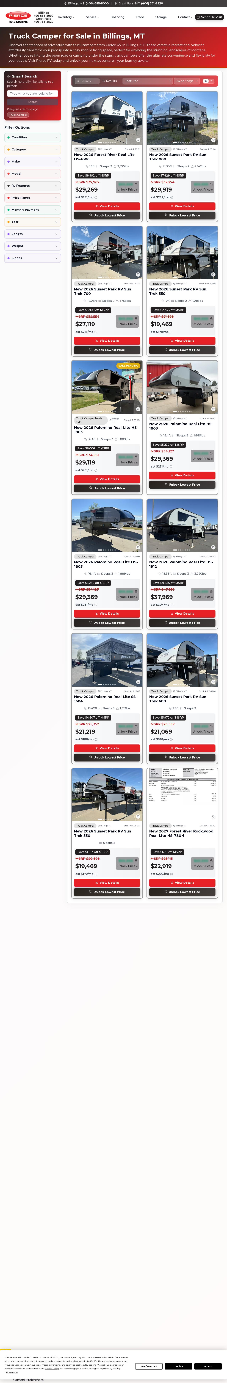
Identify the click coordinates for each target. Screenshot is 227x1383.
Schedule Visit (211, 17)
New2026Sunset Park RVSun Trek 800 (177, 157)
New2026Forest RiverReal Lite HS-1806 (104, 157)
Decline (178, 1366)
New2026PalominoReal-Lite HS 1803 (105, 429)
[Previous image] (76, 118)
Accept (208, 1366)
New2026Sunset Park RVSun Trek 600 (177, 699)
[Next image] (138, 118)
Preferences (149, 1366)
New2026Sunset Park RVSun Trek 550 (177, 291)
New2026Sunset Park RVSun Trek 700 (102, 291)
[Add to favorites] (138, 140)
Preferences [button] (12, 1372)
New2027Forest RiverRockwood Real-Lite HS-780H (181, 833)
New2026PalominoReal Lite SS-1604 (105, 699)
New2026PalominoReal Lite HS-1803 (181, 426)
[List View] (211, 81)
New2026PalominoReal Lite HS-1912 (181, 564)
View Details (109, 206)
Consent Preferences (28, 1380)
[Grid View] (206, 81)
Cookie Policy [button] (52, 1368)
